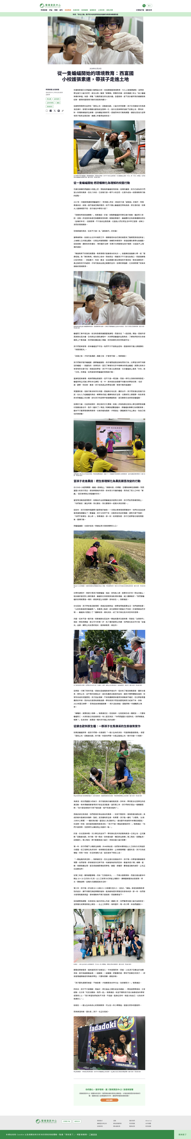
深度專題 (68, 10)
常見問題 (132, 1123)
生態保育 (76, 10)
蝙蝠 (58, 103)
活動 (114, 1121)
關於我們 (132, 1121)
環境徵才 (100, 1121)
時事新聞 (44, 10)
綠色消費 (109, 10)
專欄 (55, 10)
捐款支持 (149, 10)
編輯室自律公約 (102, 1123)
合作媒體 (148, 1123)
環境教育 (49, 106)
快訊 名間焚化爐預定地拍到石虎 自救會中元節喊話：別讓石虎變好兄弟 (95, 14)
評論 (50, 10)
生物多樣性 (50, 103)
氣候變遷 (84, 10)
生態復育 (56, 99)
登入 (149, 6)
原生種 (49, 99)
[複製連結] (63, 111)
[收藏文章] (47, 111)
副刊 (61, 10)
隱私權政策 (116, 1126)
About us (148, 1121)
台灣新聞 (56, 89)
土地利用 (101, 10)
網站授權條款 (117, 1123)
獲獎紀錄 (132, 1126)
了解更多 (93, 1134)
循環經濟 (93, 10)
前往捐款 (109, 1100)
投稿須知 (100, 1126)
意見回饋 (148, 1126)
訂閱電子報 (140, 10)
